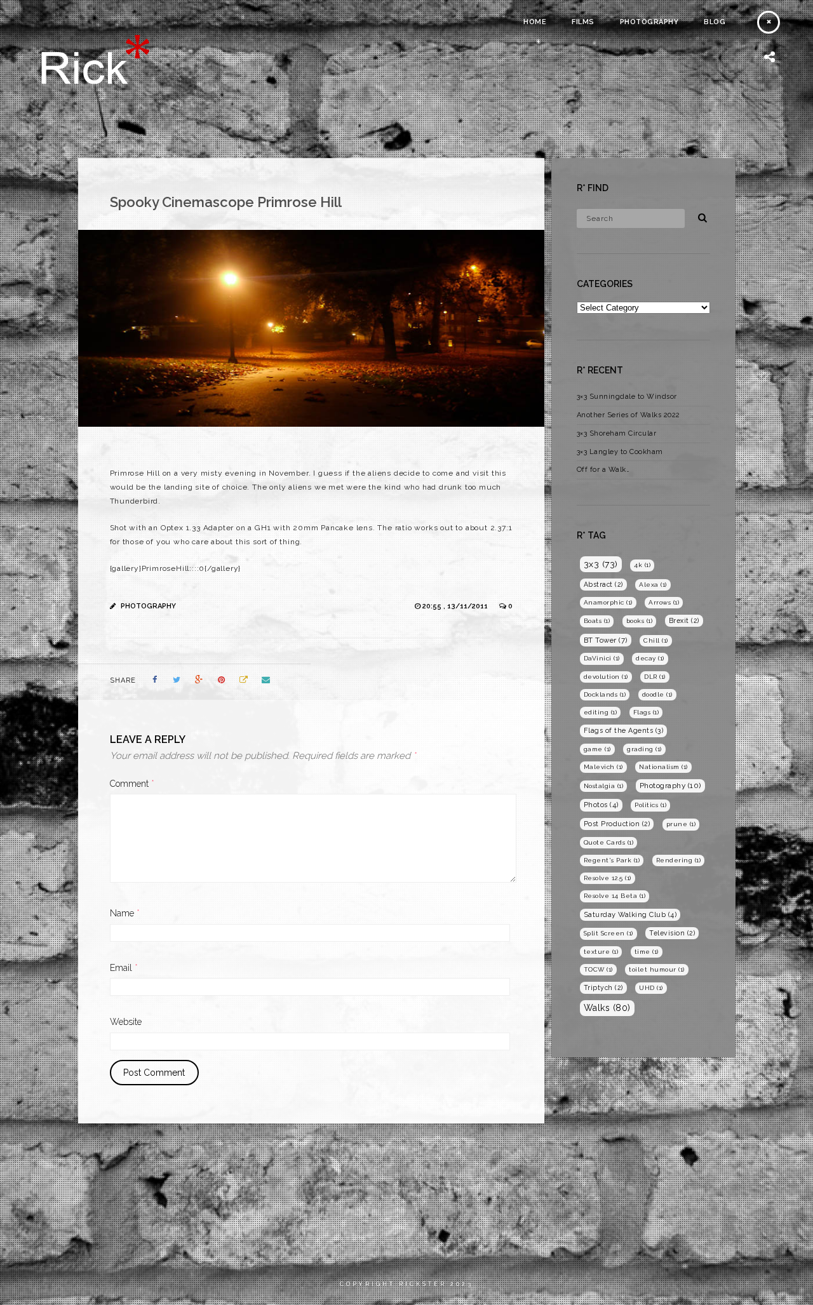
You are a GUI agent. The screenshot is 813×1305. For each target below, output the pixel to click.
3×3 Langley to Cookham (620, 452)
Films (583, 22)
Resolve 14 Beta (615, 895)
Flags (646, 712)
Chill (655, 640)
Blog (714, 22)
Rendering (678, 860)
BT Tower (606, 640)
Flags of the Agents (624, 730)
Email (124, 968)
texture (601, 951)
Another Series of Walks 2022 (628, 415)
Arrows (663, 602)
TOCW (598, 969)
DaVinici (602, 658)
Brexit (684, 620)
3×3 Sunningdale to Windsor (627, 396)
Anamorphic (608, 602)
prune (681, 823)
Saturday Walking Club (630, 915)
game (597, 749)
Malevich (603, 766)
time (647, 951)
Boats (597, 620)
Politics (650, 804)
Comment (132, 784)
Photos (601, 805)
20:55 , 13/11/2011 (456, 606)
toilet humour (657, 969)
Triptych (603, 987)
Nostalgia (604, 785)
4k (642, 564)
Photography (649, 22)
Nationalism (663, 766)
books (639, 620)
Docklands (605, 694)
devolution (606, 676)
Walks (607, 1008)
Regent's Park (612, 860)
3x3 (601, 564)
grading (644, 749)
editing (600, 712)
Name (125, 913)
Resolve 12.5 (607, 877)
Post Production (617, 823)
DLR (655, 676)
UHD (651, 987)
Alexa (653, 584)
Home (534, 22)
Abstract (603, 584)
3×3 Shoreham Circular (617, 433)
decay (650, 658)
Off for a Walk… (603, 469)
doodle (657, 694)
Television (672, 933)
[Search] (698, 216)
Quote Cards (609, 842)
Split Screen (608, 933)
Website (126, 1022)
